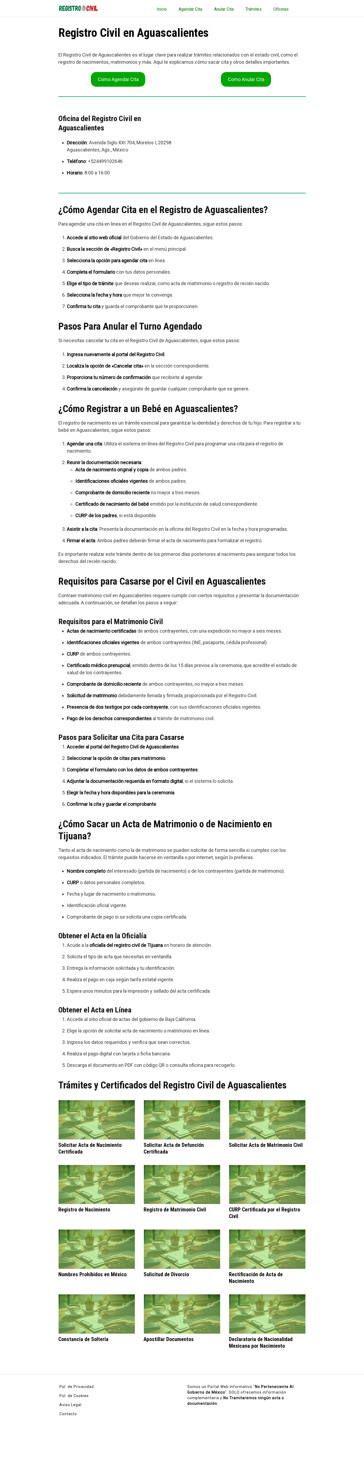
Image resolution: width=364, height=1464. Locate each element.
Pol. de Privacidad (76, 1387)
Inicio (162, 9)
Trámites (253, 9)
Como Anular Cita (246, 79)
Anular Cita (224, 9)
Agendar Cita (190, 9)
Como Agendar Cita (118, 79)
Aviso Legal (70, 1405)
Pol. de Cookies (74, 1396)
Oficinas (281, 9)
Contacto (68, 1414)
